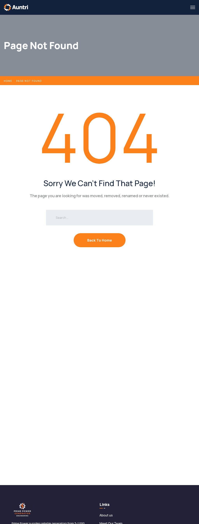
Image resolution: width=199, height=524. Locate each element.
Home (8, 81)
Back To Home (99, 240)
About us (106, 515)
